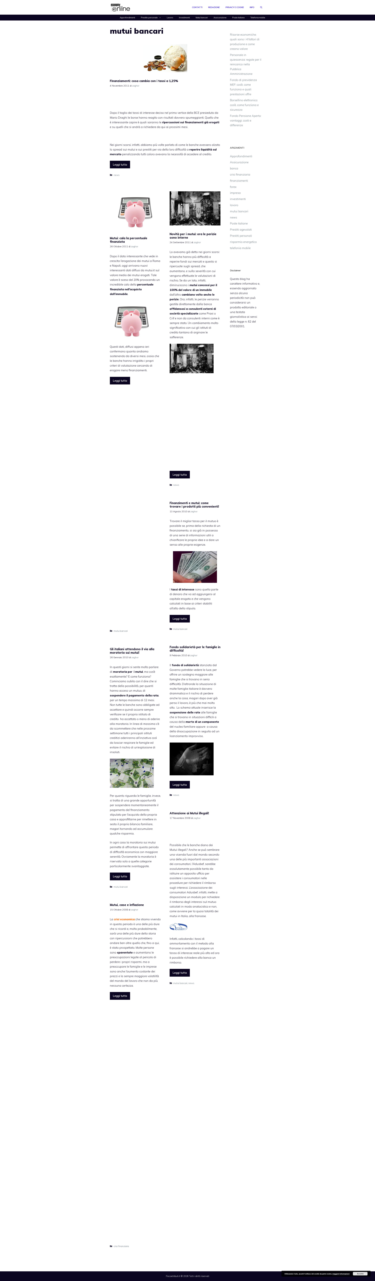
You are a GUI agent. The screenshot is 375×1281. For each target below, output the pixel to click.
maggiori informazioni (341, 1274)
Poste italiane (238, 17)
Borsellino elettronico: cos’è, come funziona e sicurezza (244, 104)
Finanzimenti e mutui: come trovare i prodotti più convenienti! (194, 504)
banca (234, 168)
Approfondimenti (127, 17)
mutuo (212, 902)
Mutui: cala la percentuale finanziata (128, 239)
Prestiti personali (241, 235)
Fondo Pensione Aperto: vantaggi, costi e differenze (245, 120)
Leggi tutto (120, 164)
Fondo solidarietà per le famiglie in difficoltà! (195, 648)
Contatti (197, 7)
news (117, 174)
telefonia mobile (240, 248)
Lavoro (170, 17)
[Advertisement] (165, 100)
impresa (235, 193)
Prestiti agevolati (241, 229)
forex (233, 187)
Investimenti (184, 17)
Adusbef (192, 892)
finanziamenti (239, 180)
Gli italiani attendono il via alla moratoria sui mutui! (132, 650)
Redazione (214, 7)
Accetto (360, 1273)
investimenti (238, 199)
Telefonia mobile (257, 17)
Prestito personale (149, 17)
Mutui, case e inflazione (127, 905)
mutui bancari (121, 630)
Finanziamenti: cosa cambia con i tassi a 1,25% (144, 81)
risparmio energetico (243, 242)
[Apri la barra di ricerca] (261, 7)
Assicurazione (220, 17)
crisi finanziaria (121, 1246)
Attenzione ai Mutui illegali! (189, 813)
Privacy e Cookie (235, 7)
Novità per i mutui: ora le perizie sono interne (193, 235)
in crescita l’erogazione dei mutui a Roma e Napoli (135, 260)
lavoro (234, 205)
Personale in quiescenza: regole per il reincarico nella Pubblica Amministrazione (245, 64)
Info (252, 7)
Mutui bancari (202, 17)
